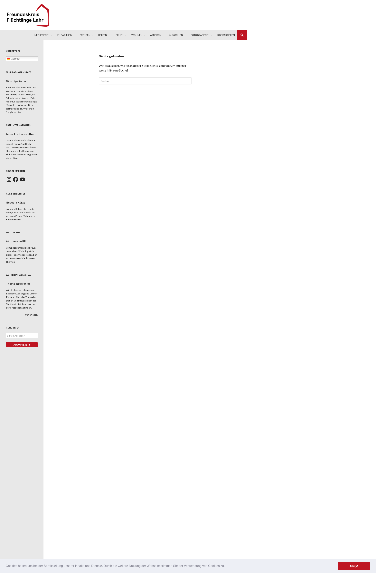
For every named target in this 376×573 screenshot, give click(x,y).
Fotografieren (200, 34)
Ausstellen (176, 34)
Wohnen (136, 34)
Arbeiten (155, 34)
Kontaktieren (226, 34)
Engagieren (64, 34)
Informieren (42, 34)
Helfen (102, 34)
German (15, 58)
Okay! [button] (354, 566)
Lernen (119, 34)
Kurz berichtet (14, 219)
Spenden (85, 34)
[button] (226, 566)
